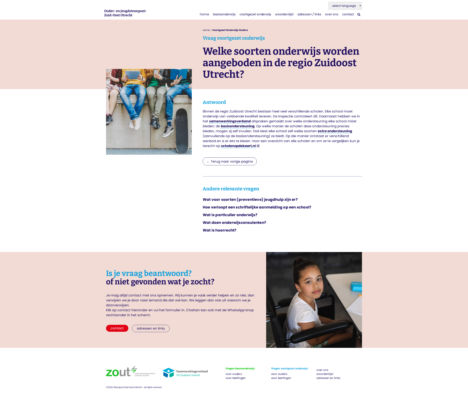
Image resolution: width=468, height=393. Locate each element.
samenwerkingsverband (230, 121)
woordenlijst (284, 14)
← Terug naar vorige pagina (230, 161)
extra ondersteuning (335, 131)
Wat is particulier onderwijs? (230, 214)
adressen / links (309, 14)
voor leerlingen (236, 378)
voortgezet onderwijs (255, 14)
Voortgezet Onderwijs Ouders (230, 30)
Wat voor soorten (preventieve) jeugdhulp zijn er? (250, 199)
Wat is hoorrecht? (219, 230)
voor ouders (234, 374)
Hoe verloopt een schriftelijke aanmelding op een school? (257, 207)
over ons (331, 14)
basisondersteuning (237, 126)
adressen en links (328, 378)
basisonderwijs (224, 14)
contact (348, 14)
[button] (359, 15)
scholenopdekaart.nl (238, 146)
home (204, 14)
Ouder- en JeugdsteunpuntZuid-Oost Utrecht (125, 13)
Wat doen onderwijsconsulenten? (234, 222)
